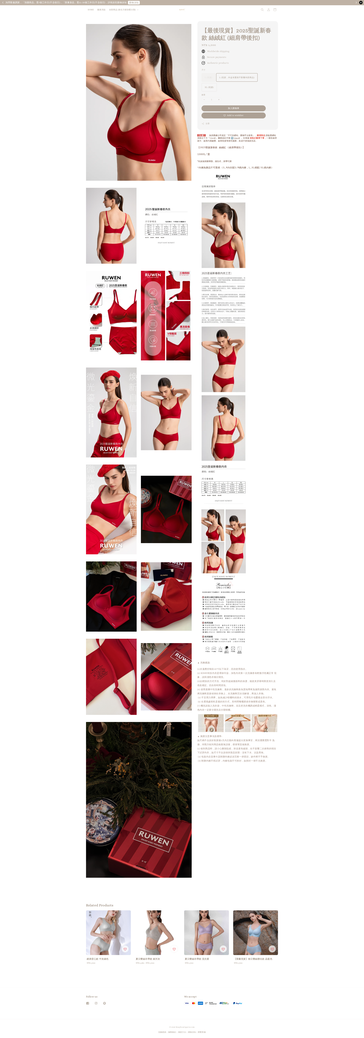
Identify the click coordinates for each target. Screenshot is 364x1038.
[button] (262, 10)
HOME (91, 10)
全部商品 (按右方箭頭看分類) (122, 10)
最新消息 (101, 10)
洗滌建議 (162, 1032)
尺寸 (203, 70)
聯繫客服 (202, 1032)
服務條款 (172, 1032)
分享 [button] (208, 123)
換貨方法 (182, 1032)
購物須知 (262, 2)
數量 (203, 95)
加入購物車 (233, 108)
